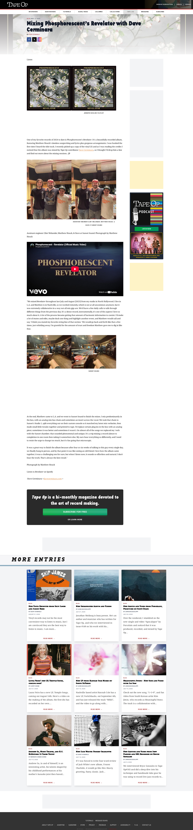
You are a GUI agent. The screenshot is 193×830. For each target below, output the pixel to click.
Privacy (92, 825)
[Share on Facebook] (29, 39)
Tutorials (67, 12)
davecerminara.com (53, 478)
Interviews (33, 12)
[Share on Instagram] (40, 39)
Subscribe (160, 12)
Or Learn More (75, 520)
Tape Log (130, 12)
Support (113, 825)
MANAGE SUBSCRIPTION (164, 4)
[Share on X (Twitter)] (34, 39)
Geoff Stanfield (34, 34)
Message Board (101, 821)
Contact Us (146, 825)
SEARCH (188, 4)
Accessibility (125, 825)
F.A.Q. (136, 825)
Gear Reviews (50, 12)
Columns (99, 12)
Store (82, 825)
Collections (115, 12)
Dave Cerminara (86, 150)
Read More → (49, 638)
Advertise (61, 825)
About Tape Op (47, 825)
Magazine (145, 12)
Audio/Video (83, 12)
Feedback (102, 825)
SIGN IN (179, 4)
